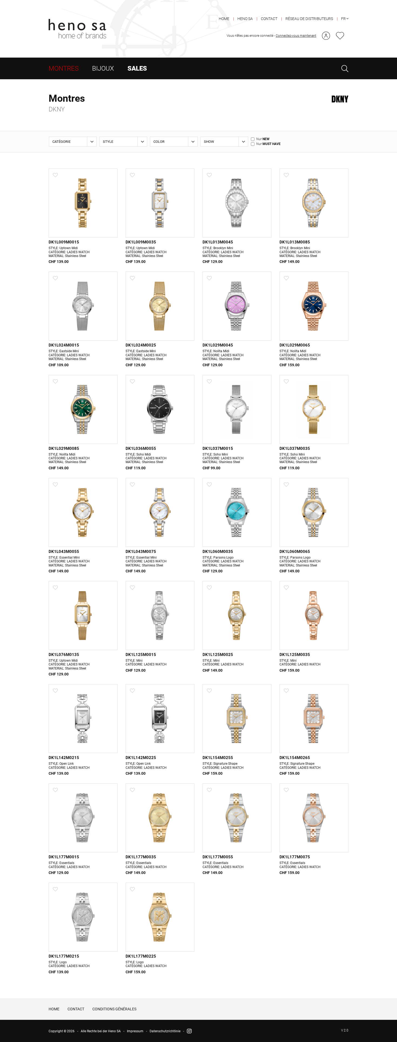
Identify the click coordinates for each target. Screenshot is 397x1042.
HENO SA (245, 19)
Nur (263, 139)
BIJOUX (103, 68)
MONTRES (64, 68)
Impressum (135, 1031)
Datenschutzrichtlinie (165, 1031)
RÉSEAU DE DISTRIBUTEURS (309, 19)
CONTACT (269, 19)
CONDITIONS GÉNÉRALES (114, 1009)
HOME (224, 19)
